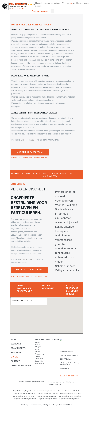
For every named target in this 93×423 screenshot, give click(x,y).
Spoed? (14, 357)
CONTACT (15, 361)
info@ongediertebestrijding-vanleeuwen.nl (70, 363)
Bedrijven (16, 344)
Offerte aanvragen (21, 365)
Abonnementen (18, 348)
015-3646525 (48, 288)
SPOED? (15, 173)
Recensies (16, 352)
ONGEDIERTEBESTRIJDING (47, 339)
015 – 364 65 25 (27, 259)
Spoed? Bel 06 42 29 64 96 (69, 376)
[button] (30, 152)
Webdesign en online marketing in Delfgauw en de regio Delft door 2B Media (46, 405)
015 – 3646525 (27, 140)
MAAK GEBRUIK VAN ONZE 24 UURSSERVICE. (57, 174)
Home (13, 339)
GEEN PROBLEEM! (31, 173)
